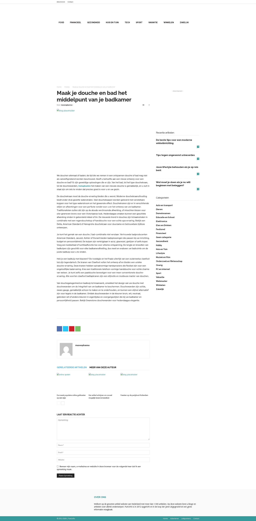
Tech (127, 22)
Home (59, 87)
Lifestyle (160, 253)
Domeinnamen (163, 213)
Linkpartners (186, 518)
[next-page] (62, 403)
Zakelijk (184, 22)
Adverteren (61, 2)
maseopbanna (66, 105)
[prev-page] (58, 403)
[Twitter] (65, 328)
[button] (196, 12)
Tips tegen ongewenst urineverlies (175, 155)
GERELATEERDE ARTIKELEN (72, 367)
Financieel (75, 22)
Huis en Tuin (112, 22)
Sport (139, 22)
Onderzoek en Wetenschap (169, 261)
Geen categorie (163, 237)
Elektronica (161, 221)
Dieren (159, 209)
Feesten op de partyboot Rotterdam (134, 395)
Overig (159, 265)
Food (61, 22)
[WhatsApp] (78, 328)
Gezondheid (93, 22)
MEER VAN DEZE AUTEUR (102, 367)
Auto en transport (164, 205)
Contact (70, 2)
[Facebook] (59, 328)
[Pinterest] (71, 328)
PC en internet (163, 269)
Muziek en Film (163, 257)
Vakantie (153, 22)
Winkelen (169, 22)
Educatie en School (165, 217)
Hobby (67, 87)
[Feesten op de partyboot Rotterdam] (135, 383)
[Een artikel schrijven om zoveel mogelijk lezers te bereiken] (103, 383)
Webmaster (161, 281)
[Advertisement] (128, 47)
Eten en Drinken (163, 225)
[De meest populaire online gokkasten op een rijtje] (71, 383)
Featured (160, 229)
